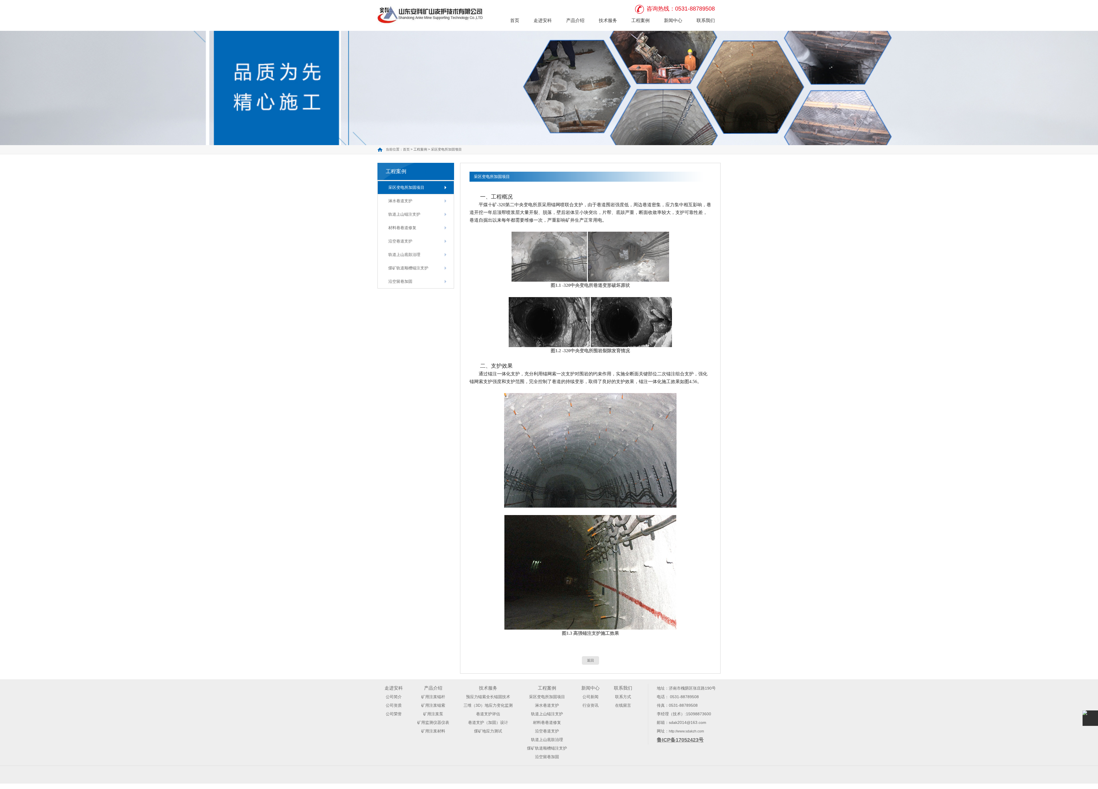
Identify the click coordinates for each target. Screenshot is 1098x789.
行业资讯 (590, 705)
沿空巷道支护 (400, 241)
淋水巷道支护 (400, 201)
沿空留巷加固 (400, 281)
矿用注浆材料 (433, 731)
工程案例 (640, 20)
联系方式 (623, 696)
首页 (514, 20)
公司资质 (394, 705)
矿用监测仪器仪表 (433, 722)
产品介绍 (575, 20)
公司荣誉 (394, 714)
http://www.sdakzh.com (686, 731)
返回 (590, 660)
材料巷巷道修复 (402, 227)
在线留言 (623, 705)
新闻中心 (673, 20)
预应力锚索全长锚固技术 (488, 696)
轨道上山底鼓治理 (404, 254)
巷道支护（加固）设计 (488, 722)
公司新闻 (590, 696)
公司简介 (394, 696)
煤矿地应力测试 (488, 731)
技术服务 (608, 20)
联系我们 (706, 20)
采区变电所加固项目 (446, 149)
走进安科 (543, 20)
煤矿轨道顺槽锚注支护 (408, 268)
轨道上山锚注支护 (404, 214)
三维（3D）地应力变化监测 (488, 705)
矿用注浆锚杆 (433, 696)
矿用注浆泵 (433, 714)
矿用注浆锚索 (433, 705)
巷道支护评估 (488, 714)
